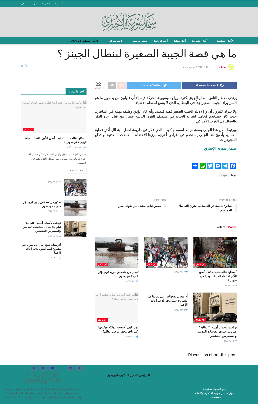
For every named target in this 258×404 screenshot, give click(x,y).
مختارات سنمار (139, 40)
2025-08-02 (179, 310)
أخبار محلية (180, 40)
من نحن (25, 3)
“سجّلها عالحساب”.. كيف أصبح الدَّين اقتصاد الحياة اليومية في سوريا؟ (218, 276)
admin (222, 67)
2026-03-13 (228, 285)
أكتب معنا (58, 3)
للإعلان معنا (45, 3)
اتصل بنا (34, 3)
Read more (76, 170)
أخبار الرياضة (161, 40)
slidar (200, 320)
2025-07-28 (130, 337)
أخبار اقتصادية (199, 40)
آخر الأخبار (200, 264)
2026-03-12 (228, 341)
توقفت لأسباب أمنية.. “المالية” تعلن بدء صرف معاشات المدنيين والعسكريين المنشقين (217, 332)
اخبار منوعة (115, 40)
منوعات (223, 175)
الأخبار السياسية (225, 40)
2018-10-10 (202, 67)
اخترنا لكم (102, 320)
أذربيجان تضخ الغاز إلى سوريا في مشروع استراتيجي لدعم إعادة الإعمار (168, 301)
